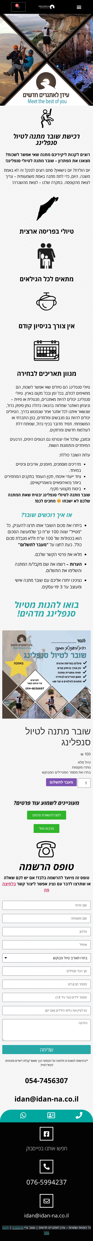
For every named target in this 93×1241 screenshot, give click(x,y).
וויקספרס (17, 1227)
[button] (79, 7)
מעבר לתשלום (61, 782)
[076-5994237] (46, 1166)
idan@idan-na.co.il (46, 1215)
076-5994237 (46, 1181)
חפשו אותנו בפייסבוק (46, 1148)
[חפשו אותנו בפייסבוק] (46, 1134)
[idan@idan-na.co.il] (46, 1201)
